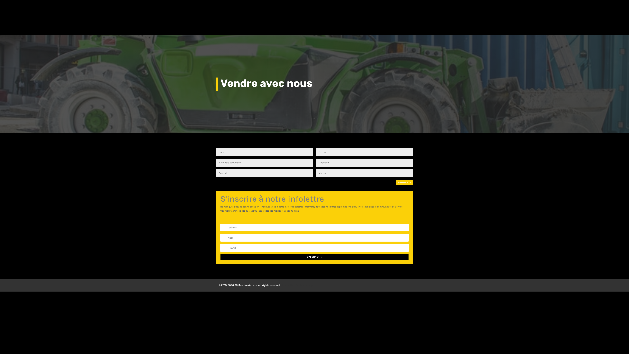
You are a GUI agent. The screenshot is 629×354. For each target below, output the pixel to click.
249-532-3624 (326, 9)
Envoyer (403, 182)
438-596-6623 (298, 9)
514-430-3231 (272, 9)
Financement (380, 30)
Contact (401, 30)
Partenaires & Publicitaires (307, 30)
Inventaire (212, 30)
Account (435, 9)
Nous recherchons (270, 30)
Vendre (338, 30)
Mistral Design (305, 285)
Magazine (356, 30)
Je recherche (240, 30)
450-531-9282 (190, 9)
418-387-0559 (246, 9)
